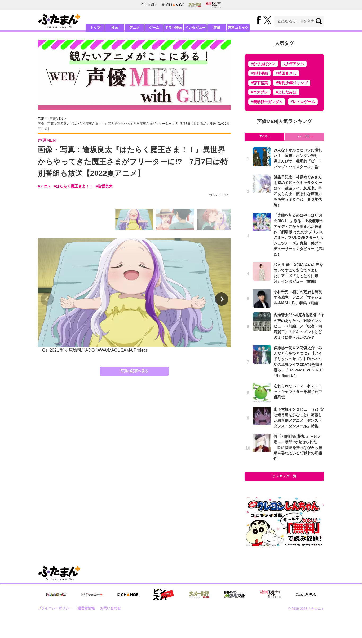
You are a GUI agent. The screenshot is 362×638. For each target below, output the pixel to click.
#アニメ (44, 186)
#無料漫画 (259, 73)
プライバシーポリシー (55, 608)
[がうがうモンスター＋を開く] (91, 594)
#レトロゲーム (303, 102)
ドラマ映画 (173, 27)
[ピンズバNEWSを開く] (163, 595)
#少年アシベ (293, 64)
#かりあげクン (263, 64)
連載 (216, 27)
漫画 (114, 27)
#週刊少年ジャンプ (292, 83)
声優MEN (56, 118)
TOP (41, 118)
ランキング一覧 (284, 476)
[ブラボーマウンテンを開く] (234, 594)
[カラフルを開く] (306, 594)
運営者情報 (86, 608)
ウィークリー (304, 136)
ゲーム (154, 27)
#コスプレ (259, 92)
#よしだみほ (286, 92)
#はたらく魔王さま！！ (73, 186)
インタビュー (195, 27)
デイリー (264, 136)
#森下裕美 (259, 83)
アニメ (134, 27)
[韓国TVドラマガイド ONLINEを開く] (213, 5)
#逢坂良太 (104, 186)
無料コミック (238, 27)
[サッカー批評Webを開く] (194, 5)
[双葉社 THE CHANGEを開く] (173, 4)
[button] (221, 299)
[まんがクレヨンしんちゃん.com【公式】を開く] (56, 594)
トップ (95, 27)
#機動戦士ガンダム (267, 102)
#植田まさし (286, 73)
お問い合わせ (110, 608)
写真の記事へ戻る (134, 371)
